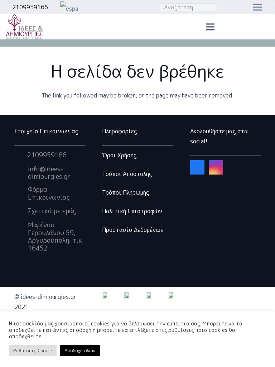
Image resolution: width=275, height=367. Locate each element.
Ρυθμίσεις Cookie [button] (32, 350)
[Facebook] (197, 167)
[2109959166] (20, 155)
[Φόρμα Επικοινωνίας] (21, 194)
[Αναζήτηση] (209, 7)
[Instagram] (216, 167)
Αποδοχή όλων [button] (80, 350)
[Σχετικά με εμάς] (21, 211)
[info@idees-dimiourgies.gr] (21, 173)
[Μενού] (210, 27)
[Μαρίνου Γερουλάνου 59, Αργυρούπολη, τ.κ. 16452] (21, 237)
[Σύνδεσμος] (104, 7)
